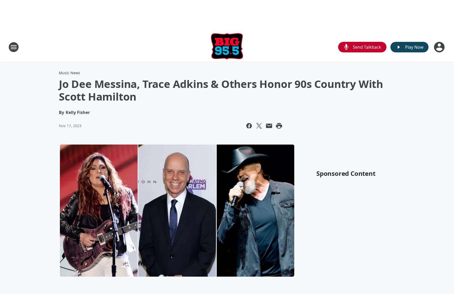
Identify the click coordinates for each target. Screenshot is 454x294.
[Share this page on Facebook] (249, 125)
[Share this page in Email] (269, 125)
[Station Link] (227, 47)
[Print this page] (279, 125)
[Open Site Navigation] (13, 47)
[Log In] (440, 47)
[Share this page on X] (259, 125)
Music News (69, 72)
